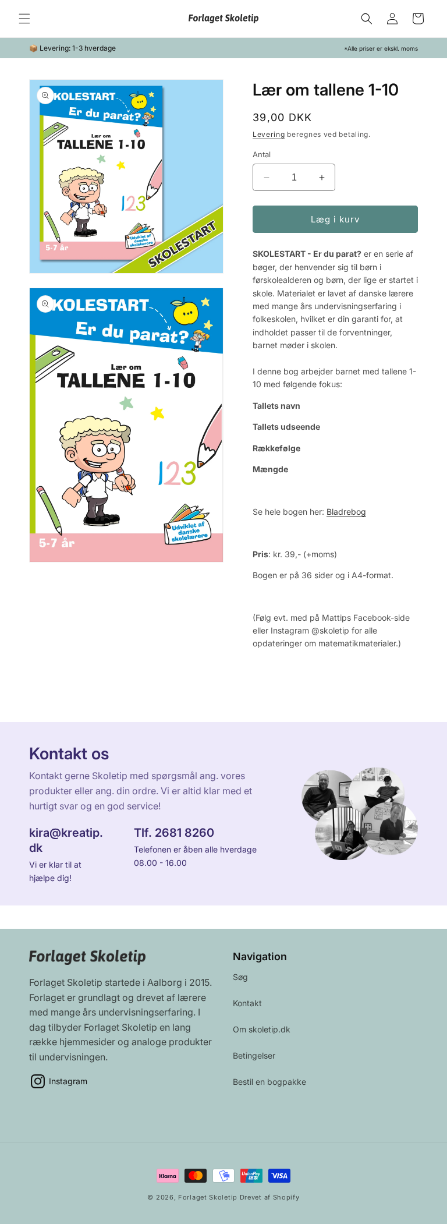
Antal (262, 154)
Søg (240, 977)
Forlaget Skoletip (209, 1197)
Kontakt (247, 1003)
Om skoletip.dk (261, 1029)
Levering (269, 134)
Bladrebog (346, 512)
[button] (24, 18)
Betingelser (254, 1055)
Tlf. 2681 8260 (174, 833)
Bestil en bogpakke (269, 1082)
